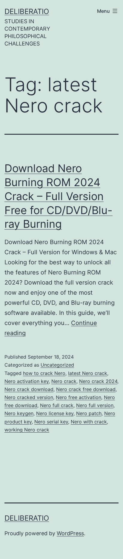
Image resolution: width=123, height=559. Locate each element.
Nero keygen (18, 413)
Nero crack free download (86, 389)
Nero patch (89, 413)
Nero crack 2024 (98, 381)
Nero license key (54, 413)
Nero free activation (78, 397)
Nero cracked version (28, 397)
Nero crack (63, 381)
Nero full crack (56, 405)
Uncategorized (57, 365)
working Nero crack (26, 430)
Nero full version (94, 405)
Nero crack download (28, 389)
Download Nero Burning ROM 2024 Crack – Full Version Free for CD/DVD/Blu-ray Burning (58, 196)
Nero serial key (51, 422)
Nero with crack (89, 422)
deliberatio (26, 11)
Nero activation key (26, 381)
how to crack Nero (44, 373)
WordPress (70, 533)
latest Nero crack (87, 373)
